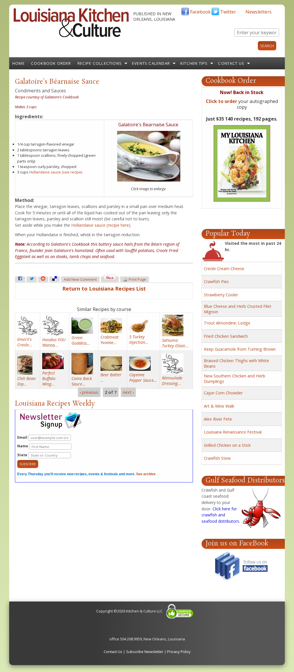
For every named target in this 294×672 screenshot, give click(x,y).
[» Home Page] (71, 36)
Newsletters (258, 12)
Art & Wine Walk (219, 406)
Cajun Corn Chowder (223, 393)
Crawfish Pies (216, 281)
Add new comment (80, 279)
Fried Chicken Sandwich (226, 336)
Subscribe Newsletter (144, 651)
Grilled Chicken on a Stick (227, 445)
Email (22, 437)
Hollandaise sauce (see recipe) (55, 172)
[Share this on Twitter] (31, 279)
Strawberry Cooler (221, 294)
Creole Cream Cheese (224, 268)
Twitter (228, 12)
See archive (146, 474)
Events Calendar (151, 63)
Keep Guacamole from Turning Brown (240, 349)
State (22, 455)
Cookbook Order (51, 63)
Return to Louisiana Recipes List (104, 288)
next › (128, 392)
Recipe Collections (100, 63)
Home (18, 63)
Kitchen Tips (194, 63)
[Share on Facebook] (20, 279)
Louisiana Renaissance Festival (233, 432)
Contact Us (231, 63)
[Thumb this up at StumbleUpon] (43, 279)
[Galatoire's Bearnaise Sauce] (148, 180)
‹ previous (89, 392)
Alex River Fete (218, 419)
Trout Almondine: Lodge (227, 323)
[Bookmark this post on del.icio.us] (54, 279)
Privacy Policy (179, 651)
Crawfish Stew (217, 458)
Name (23, 446)
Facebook (200, 12)
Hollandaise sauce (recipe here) (100, 225)
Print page (137, 279)
